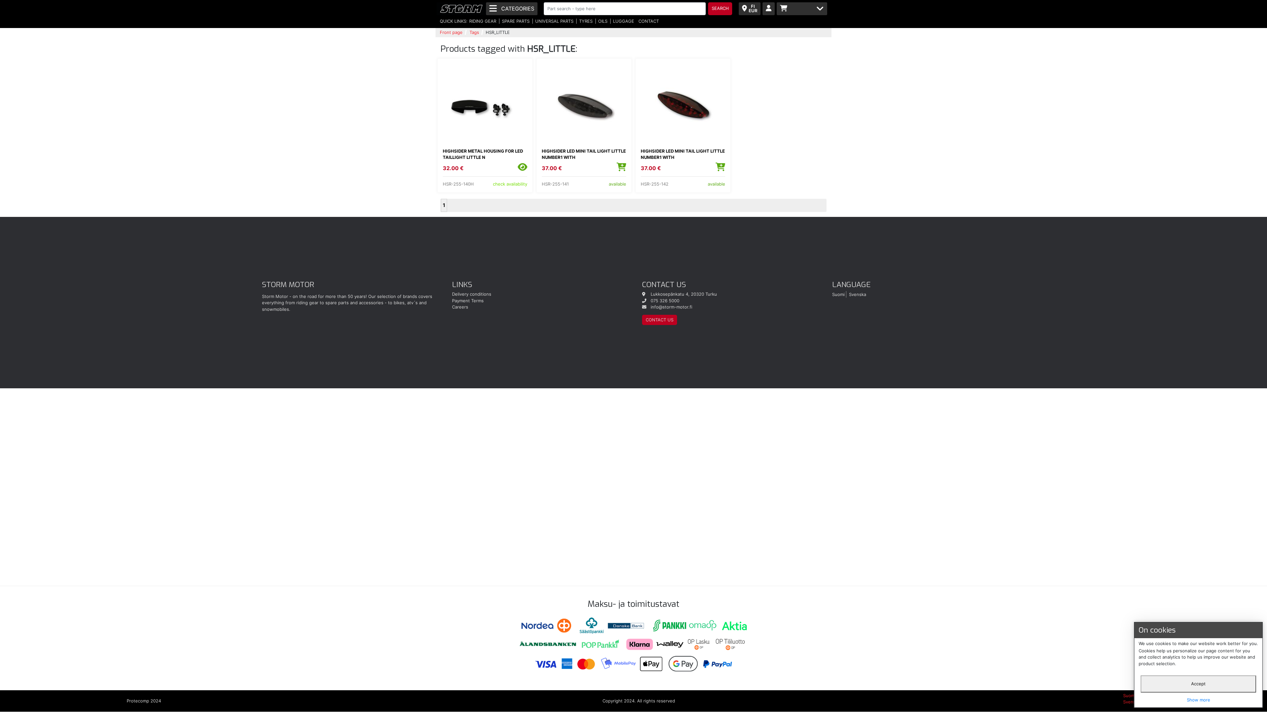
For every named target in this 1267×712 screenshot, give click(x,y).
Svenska (857, 294)
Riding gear (482, 21)
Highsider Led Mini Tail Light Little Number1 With (584, 154)
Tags (474, 32)
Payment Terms (468, 300)
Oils (602, 21)
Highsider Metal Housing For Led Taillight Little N (483, 154)
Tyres (586, 21)
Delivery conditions (471, 294)
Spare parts (516, 21)
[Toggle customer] (769, 8)
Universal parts (554, 21)
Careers (460, 307)
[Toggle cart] (802, 8)
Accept (1198, 683)
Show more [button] (1198, 699)
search (720, 8)
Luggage (623, 21)
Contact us (659, 319)
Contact (648, 21)
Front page (451, 32)
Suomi (838, 294)
